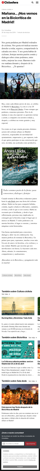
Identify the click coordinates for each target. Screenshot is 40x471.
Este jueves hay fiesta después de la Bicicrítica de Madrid (17, 408)
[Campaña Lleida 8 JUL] (20, 166)
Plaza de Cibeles (17, 109)
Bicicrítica (15, 106)
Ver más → (6, 294)
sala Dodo (11, 201)
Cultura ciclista (6, 9)
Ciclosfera (7, 30)
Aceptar (20, 467)
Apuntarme (30, 444)
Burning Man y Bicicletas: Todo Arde (17, 318)
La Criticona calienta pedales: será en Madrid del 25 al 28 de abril (17, 362)
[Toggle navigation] (37, 2)
